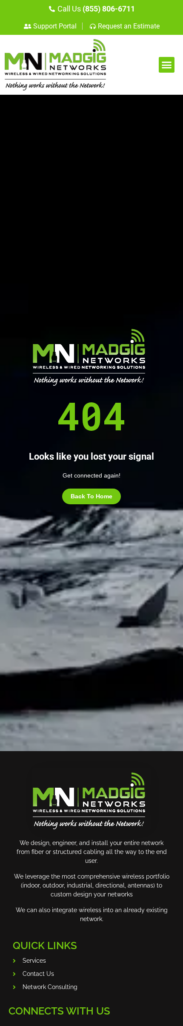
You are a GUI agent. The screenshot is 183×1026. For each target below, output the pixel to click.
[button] (167, 65)
